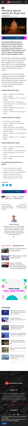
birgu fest (8, 196)
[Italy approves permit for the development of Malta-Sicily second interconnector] (5, 327)
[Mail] (14, 237)
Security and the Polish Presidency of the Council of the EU (18, 319)
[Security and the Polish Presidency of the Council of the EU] (5, 320)
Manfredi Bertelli (6, 15)
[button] (26, 2)
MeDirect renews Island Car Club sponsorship (18, 249)
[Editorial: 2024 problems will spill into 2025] (5, 349)
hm (2, 198)
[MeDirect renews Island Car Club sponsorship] (5, 250)
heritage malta (21, 196)
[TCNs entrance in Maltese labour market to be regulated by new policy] (5, 335)
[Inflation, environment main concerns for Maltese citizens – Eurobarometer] (5, 357)
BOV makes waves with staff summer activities (18, 257)
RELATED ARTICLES (6, 245)
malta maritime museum (18, 198)
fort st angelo (14, 196)
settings (16, 420)
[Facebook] (10, 414)
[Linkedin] (14, 414)
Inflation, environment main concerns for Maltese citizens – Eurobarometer (17, 356)
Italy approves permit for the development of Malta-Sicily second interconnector (17, 327)
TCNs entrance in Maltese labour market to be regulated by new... (18, 334)
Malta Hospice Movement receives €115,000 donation (21, 206)
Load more (13, 362)
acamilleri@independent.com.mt (17, 404)
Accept (4, 423)
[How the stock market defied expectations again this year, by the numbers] (5, 342)
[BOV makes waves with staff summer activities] (5, 257)
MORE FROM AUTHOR (17, 245)
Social (7, 5)
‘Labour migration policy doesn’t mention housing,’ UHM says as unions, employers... (18, 312)
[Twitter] (18, 414)
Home (2, 5)
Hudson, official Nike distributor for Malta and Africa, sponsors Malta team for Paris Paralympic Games (18, 265)
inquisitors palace (8, 198)
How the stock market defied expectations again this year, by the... (17, 342)
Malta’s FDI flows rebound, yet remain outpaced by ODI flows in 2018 (7, 207)
